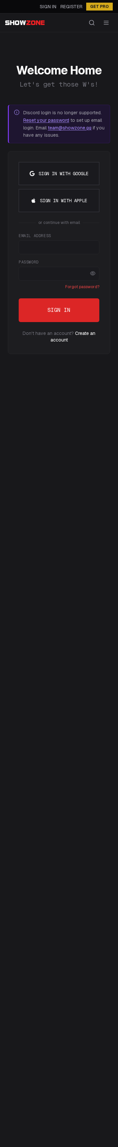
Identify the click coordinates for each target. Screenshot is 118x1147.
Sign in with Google (63, 174)
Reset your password (46, 120)
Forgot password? (82, 286)
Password (29, 262)
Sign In (48, 7)
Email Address (35, 235)
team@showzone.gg (69, 128)
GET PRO (99, 6)
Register (71, 7)
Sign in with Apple (63, 201)
